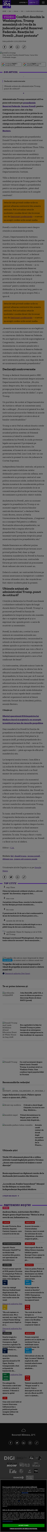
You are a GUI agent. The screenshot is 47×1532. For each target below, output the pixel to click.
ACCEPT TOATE (23, 1525)
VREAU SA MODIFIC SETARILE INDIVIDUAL (23, 1528)
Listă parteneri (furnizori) (8, 1521)
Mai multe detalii (25, 1492)
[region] (23, 1506)
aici (19, 1500)
